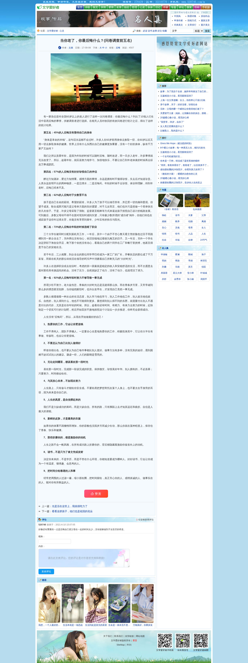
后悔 (118, 47)
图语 (44, 580)
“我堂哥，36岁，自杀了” (172, 122)
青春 (127, 284)
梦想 (102, 388)
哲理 (134, 7)
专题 (173, 7)
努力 (84, 160)
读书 (150, 31)
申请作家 (178, 20)
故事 (155, 31)
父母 (58, 215)
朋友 (81, 478)
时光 (128, 258)
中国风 (177, 16)
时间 (107, 305)
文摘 (71, 47)
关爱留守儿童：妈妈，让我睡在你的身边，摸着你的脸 (186, 113)
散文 (95, 7)
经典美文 (178, 25)
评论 (181, 7)
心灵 (142, 7)
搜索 (189, 7)
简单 (145, 206)
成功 (123, 215)
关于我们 (107, 636)
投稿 (197, 7)
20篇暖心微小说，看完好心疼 (174, 117)
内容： (41, 546)
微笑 (102, 369)
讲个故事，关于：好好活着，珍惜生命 (178, 104)
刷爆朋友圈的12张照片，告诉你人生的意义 (181, 182)
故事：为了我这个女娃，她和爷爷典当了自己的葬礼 (185, 91)
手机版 (206, 7)
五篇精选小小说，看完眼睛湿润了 (176, 96)
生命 (58, 202)
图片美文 (205, 25)
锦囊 (164, 31)
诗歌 (87, 7)
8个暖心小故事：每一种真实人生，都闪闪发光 (182, 147)
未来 (60, 380)
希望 (74, 202)
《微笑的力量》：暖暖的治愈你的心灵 (178, 174)
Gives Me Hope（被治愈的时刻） (176, 143)
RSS (129, 645)
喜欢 (73, 361)
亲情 (103, 7)
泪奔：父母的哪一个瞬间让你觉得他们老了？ (182, 109)
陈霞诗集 (192, 16)
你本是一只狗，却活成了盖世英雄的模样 (180, 161)
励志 (126, 7)
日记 (157, 7)
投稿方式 (192, 20)
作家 (165, 7)
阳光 (117, 219)
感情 (81, 179)
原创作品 (205, 16)
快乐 (107, 160)
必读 (145, 31)
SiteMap (121, 645)
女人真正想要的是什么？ (172, 126)
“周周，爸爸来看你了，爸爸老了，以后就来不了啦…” (186, 165)
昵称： (41, 536)
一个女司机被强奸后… (171, 156)
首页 (79, 7)
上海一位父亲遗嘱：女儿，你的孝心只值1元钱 (182, 100)
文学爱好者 (52, 31)
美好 (114, 369)
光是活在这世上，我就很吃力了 (70, 506)
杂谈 (150, 7)
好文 (160, 31)
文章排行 (192, 25)
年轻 (69, 160)
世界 (71, 144)
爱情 (111, 7)
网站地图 (140, 636)
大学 (51, 234)
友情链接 (129, 636)
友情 (118, 7)
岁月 (132, 284)
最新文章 (205, 20)
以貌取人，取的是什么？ (172, 130)
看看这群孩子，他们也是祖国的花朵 (72, 511)
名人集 (165, 248)
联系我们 (118, 636)
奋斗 (63, 388)
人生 (46, 316)
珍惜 (81, 171)
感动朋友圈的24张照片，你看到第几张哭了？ (182, 169)
